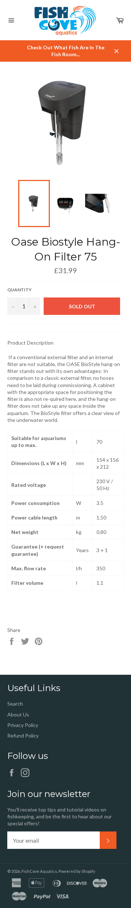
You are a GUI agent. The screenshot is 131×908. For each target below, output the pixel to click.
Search (15, 703)
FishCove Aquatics (39, 871)
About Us (18, 714)
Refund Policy (23, 735)
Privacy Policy (22, 725)
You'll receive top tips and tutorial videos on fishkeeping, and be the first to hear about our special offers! (59, 816)
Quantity (19, 289)
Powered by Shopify (77, 871)
